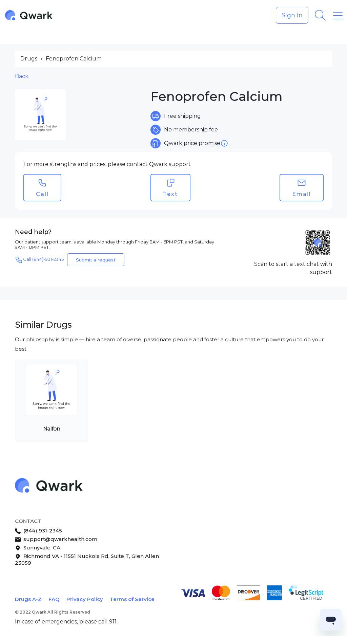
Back (21, 76)
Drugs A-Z (28, 599)
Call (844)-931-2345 (43, 259)
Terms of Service (132, 599)
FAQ (54, 599)
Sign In (292, 15)
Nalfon (51, 428)
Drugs (28, 58)
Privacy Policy (84, 599)
